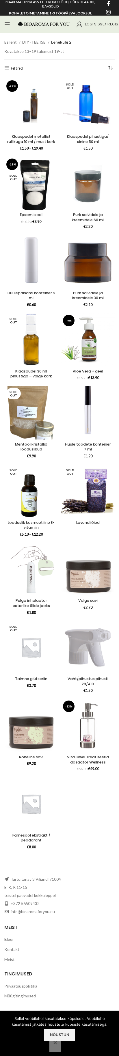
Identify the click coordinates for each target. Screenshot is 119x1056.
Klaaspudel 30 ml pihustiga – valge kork (31, 374)
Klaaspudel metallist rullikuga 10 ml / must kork (31, 139)
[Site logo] (43, 23)
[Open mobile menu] (7, 24)
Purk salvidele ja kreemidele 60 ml (88, 217)
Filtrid (17, 68)
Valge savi (88, 600)
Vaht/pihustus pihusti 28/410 (88, 681)
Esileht (11, 42)
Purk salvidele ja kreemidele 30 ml (88, 295)
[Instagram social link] (108, 12)
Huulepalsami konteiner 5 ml (31, 295)
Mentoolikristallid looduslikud (31, 447)
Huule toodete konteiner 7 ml (88, 447)
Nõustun (59, 1034)
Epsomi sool (31, 214)
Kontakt (11, 949)
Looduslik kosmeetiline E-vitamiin (31, 525)
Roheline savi (31, 757)
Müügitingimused (20, 995)
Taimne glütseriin (31, 678)
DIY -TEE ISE (34, 42)
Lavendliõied (88, 522)
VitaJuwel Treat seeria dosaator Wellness (88, 760)
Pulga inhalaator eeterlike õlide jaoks (31, 603)
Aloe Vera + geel (88, 371)
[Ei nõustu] (55, 1046)
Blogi (8, 939)
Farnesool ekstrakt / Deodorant (31, 838)
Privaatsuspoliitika (20, 986)
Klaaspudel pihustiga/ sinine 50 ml (88, 139)
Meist (9, 959)
